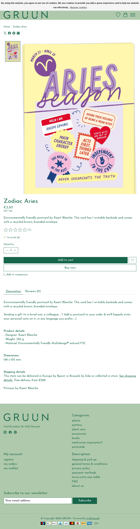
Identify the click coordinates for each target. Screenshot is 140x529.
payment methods (84, 472)
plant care (78, 429)
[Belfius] (54, 523)
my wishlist (11, 468)
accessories (79, 433)
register (9, 459)
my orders (10, 464)
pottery (77, 425)
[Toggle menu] (132, 14)
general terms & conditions (89, 464)
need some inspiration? (87, 442)
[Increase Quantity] (14, 250)
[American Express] (89, 523)
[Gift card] (77, 523)
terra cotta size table (86, 477)
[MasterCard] (72, 523)
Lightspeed (93, 518)
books (76, 438)
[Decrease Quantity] (7, 250)
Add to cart (65, 260)
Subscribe (84, 500)
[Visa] (66, 523)
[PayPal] (83, 523)
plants (76, 420)
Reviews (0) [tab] (33, 291)
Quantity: (9, 244)
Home (7, 27)
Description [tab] (13, 291)
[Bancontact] (48, 523)
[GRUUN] (26, 14)
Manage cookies (78, 7)
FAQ (75, 481)
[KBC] (60, 523)
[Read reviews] (15, 230)
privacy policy (81, 468)
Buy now (70, 267)
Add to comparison (17, 274)
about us (78, 486)
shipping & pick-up (84, 459)
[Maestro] (43, 523)
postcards (78, 447)
